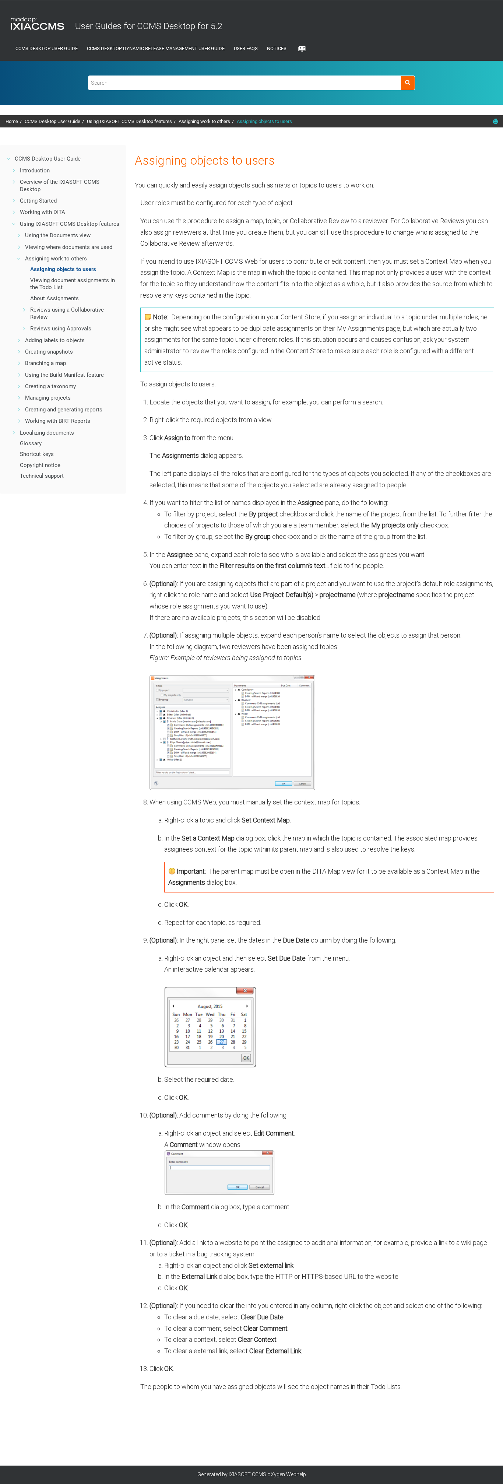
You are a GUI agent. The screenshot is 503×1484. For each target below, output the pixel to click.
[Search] (408, 83)
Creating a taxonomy (50, 386)
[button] (9, 159)
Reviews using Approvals (60, 328)
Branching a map (45, 363)
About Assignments (54, 298)
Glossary (31, 443)
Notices (276, 48)
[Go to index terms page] (299, 51)
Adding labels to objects (55, 340)
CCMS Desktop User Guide (46, 48)
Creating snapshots (49, 351)
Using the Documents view (58, 235)
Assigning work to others (204, 121)
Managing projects (48, 397)
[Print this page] (495, 121)
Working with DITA (42, 212)
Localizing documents (47, 432)
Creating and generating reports (63, 409)
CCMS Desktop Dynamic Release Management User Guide (156, 48)
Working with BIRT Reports (57, 421)
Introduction (35, 170)
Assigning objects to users (264, 121)
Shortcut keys (37, 454)
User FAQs (246, 48)
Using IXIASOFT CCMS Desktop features (129, 121)
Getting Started (38, 200)
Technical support (42, 476)
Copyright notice (40, 465)
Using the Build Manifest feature (64, 375)
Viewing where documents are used (68, 247)
